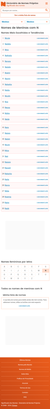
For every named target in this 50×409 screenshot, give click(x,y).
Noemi (7, 73)
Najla (7, 179)
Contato (25, 392)
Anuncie (25, 383)
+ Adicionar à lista (42, 38)
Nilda (7, 191)
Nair (6, 156)
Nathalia (8, 56)
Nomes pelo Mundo (25, 365)
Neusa (7, 108)
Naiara (7, 133)
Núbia (7, 113)
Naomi (7, 79)
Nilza (7, 151)
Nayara (8, 61)
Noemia (8, 197)
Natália (8, 44)
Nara (7, 127)
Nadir (7, 208)
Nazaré (8, 168)
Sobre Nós (25, 374)
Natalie (8, 67)
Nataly (7, 139)
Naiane (8, 162)
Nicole (7, 38)
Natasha (8, 84)
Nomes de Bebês (25, 369)
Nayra (7, 185)
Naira (7, 203)
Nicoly (7, 145)
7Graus (14, 405)
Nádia (7, 90)
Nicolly (7, 96)
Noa (6, 102)
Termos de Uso (25, 388)
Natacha (8, 174)
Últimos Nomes (25, 360)
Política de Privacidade (25, 379)
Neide (7, 119)
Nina (7, 50)
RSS (25, 397)
